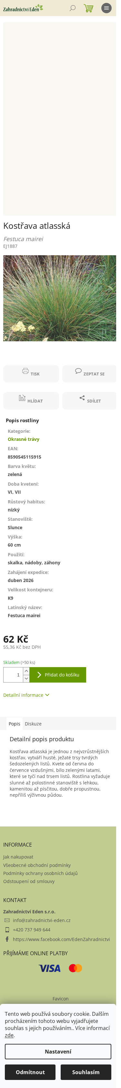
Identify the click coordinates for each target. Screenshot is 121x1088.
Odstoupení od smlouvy (29, 881)
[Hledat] (72, 8)
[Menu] (106, 8)
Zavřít (15, 362)
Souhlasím (86, 1072)
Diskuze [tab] (33, 724)
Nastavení (58, 1051)
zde (9, 1035)
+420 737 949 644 (31, 930)
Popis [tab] (14, 724)
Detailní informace (23, 695)
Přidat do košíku (62, 675)
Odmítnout (30, 1072)
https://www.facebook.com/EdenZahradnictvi (61, 939)
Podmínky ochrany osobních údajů (40, 873)
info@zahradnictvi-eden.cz (42, 920)
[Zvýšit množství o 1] (26, 671)
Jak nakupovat (18, 857)
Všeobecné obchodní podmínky (37, 865)
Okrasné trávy (23, 439)
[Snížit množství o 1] (26, 678)
